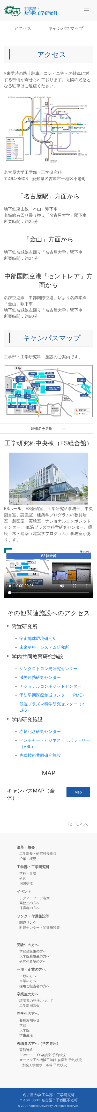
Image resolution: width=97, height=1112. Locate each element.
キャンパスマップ (65, 28)
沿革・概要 (27, 859)
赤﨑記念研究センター (40, 731)
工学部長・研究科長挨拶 (37, 853)
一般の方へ (27, 976)
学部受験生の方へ (32, 951)
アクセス (22, 28)
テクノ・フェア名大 (34, 898)
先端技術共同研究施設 (40, 755)
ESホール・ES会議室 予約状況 (42, 1055)
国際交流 (26, 883)
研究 (22, 878)
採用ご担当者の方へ (34, 986)
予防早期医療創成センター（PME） (52, 695)
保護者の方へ (29, 908)
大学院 (24, 1030)
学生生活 (26, 1035)
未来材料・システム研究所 (44, 647)
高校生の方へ (29, 903)
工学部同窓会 (29, 1005)
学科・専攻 (27, 873)
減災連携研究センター (40, 677)
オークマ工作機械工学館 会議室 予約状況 (50, 1060)
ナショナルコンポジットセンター (50, 686)
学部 (22, 1025)
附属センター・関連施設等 (39, 927)
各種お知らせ (29, 1020)
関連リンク (27, 922)
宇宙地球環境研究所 (38, 638)
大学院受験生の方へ (34, 956)
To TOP (75, 824)
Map (78, 792)
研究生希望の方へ (32, 961)
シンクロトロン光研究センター (48, 668)
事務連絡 (26, 1050)
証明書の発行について (36, 1000)
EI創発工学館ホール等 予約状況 (43, 1065)
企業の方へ (27, 981)
